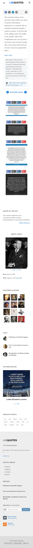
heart (5, 424)
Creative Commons (16, 269)
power (5, 422)
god (25, 419)
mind (17, 422)
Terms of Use (8, 543)
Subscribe (26, 509)
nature (15, 419)
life (5, 419)
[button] (29, 2)
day (22, 424)
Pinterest (7, 474)
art (27, 422)
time (21, 419)
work (23, 422)
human (12, 422)
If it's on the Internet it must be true (14, 491)
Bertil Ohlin (8, 55)
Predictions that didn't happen (18, 337)
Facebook (7, 466)
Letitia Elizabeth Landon (16, 399)
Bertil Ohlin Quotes (16, 92)
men (17, 424)
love (10, 419)
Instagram (7, 469)
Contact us (6, 456)
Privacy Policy (18, 543)
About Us (26, 543)
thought (12, 424)
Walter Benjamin (24, 223)
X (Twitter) (7, 472)
